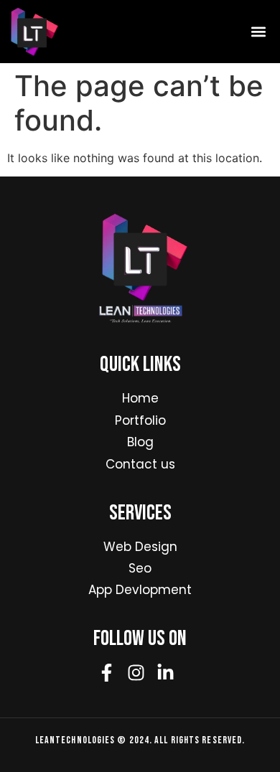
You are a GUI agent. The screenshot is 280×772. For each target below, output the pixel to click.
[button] (258, 31)
